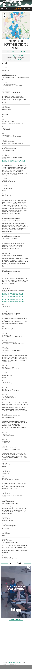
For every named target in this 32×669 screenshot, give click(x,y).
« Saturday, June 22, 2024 (16, 56)
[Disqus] (16, 640)
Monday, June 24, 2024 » (17, 60)
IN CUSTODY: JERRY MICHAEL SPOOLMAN (13, 160)
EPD (8, 51)
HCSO (23, 51)
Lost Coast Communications (14, 662)
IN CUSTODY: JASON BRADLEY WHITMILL (13, 293)
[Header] (16, 3)
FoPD (13, 51)
